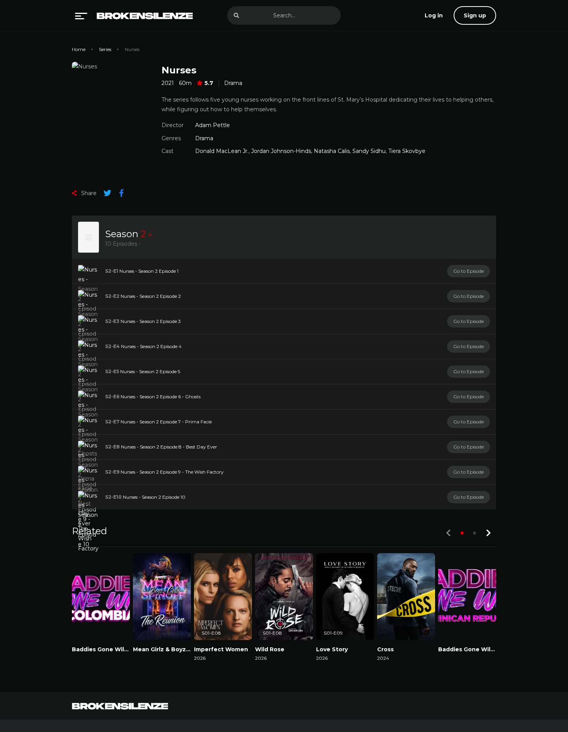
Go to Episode (468, 271)
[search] (236, 15)
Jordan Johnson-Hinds (281, 151)
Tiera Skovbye (406, 151)
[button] (462, 533)
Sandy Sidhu (369, 151)
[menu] (81, 15)
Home (78, 49)
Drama (233, 83)
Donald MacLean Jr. (221, 151)
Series (105, 49)
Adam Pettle (212, 125)
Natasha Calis (332, 151)
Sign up (475, 15)
